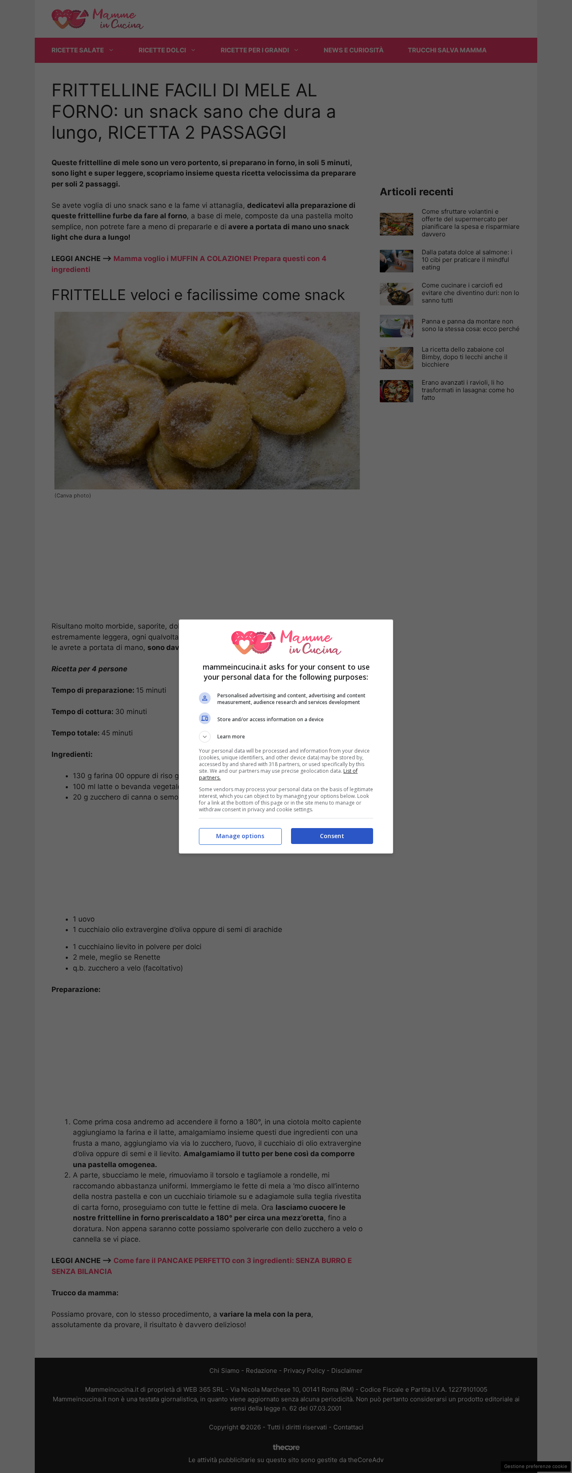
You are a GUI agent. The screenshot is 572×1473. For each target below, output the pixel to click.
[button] (286, 737)
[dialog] (286, 736)
